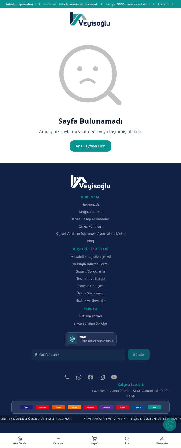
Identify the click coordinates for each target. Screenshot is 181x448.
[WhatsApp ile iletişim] (169, 424)
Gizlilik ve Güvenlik (90, 300)
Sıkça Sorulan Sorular (90, 323)
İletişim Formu (90, 316)
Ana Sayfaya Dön (91, 146)
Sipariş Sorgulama (90, 271)
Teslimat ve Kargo (91, 278)
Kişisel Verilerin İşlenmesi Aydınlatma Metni (90, 233)
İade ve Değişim (90, 286)
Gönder (139, 354)
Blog (90, 241)
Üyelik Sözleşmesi (90, 293)
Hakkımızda (91, 204)
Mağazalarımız (90, 211)
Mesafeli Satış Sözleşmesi (90, 256)
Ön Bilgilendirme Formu (90, 264)
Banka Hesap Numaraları (90, 219)
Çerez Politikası (91, 226)
